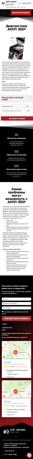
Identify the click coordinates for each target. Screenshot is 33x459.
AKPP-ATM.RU (11, 2)
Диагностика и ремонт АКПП (10, 4)
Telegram (22, 7)
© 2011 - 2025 (14, 432)
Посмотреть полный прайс (12, 98)
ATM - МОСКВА (17, 430)
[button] (3, 12)
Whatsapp (12, 7)
